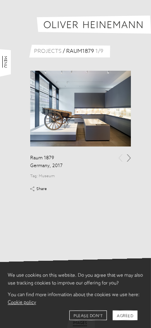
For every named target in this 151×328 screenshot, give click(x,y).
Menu (5, 62)
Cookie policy (22, 302)
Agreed (125, 316)
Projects (48, 51)
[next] (129, 158)
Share (41, 189)
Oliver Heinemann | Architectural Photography (94, 25)
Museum (47, 176)
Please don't (88, 316)
